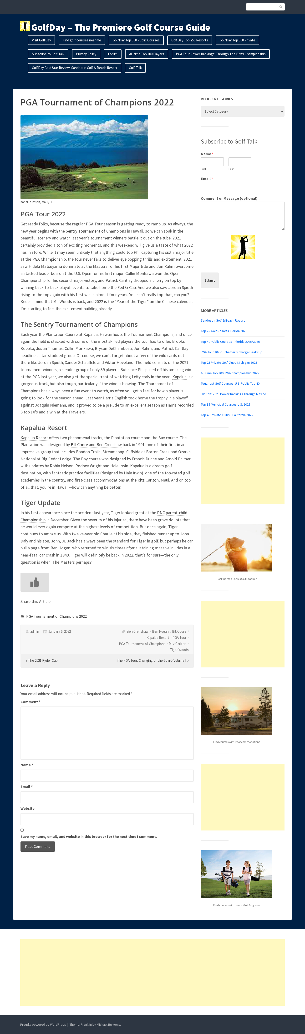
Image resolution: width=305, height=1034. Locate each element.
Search (281, 7)
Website (27, 808)
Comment (30, 701)
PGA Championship (49, 259)
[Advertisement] (243, 470)
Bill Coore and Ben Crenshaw (96, 444)
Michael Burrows (108, 1024)
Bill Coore (179, 631)
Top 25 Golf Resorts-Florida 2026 (224, 331)
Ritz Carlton (177, 643)
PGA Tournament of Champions (142, 643)
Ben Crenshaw (137, 631)
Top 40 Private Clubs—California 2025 (227, 415)
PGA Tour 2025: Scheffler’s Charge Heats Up (231, 352)
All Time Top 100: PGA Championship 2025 (230, 373)
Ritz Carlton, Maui (153, 480)
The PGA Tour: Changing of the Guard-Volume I (151, 660)
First (203, 169)
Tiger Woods (179, 649)
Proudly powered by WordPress (43, 1024)
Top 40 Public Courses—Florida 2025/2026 (230, 341)
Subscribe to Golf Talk (48, 54)
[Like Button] (34, 582)
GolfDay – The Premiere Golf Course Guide (120, 27)
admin (34, 631)
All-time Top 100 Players (146, 54)
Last (231, 169)
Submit (210, 280)
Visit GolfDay (41, 40)
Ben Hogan (160, 631)
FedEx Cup (126, 287)
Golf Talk (135, 67)
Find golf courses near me (82, 40)
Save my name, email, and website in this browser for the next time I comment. (88, 836)
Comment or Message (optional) (229, 198)
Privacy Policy (86, 54)
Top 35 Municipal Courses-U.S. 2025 (225, 404)
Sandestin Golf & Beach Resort (223, 320)
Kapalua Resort (34, 437)
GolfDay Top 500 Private (237, 40)
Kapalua (179, 376)
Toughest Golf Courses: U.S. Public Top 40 (230, 383)
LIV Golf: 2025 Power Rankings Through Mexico (233, 394)
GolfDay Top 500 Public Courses (136, 40)
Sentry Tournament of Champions (96, 231)
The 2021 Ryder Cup (43, 660)
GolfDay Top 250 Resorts (189, 40)
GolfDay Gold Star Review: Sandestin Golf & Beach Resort (74, 67)
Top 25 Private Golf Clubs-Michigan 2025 (229, 362)
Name (26, 764)
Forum (112, 54)
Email (26, 786)
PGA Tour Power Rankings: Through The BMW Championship (221, 54)
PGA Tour (179, 637)
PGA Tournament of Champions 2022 (56, 616)
